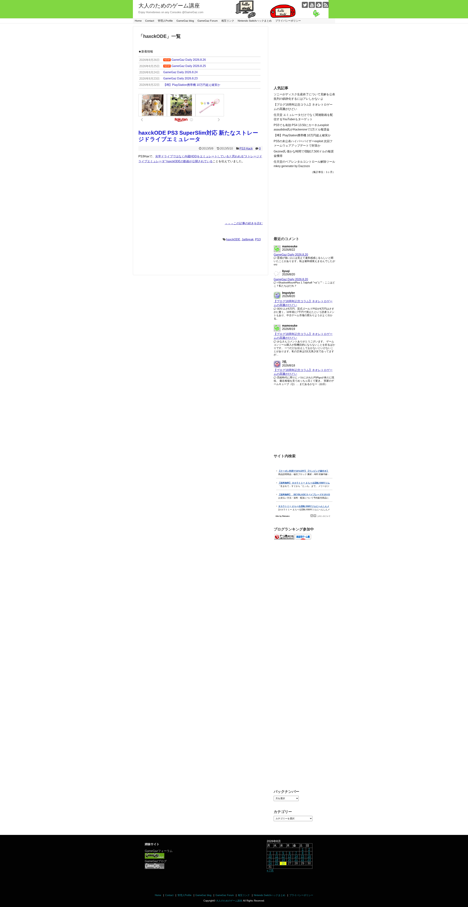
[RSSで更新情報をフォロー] (326, 5)
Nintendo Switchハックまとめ (255, 20)
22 (302, 859)
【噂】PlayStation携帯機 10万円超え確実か (302, 135)
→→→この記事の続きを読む (244, 223)
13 (289, 856)
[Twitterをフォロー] (305, 5)
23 (309, 859)
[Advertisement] (200, 192)
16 (309, 856)
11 (276, 856)
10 (270, 856)
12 (283, 856)
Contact (149, 20)
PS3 (258, 239)
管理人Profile (165, 20)
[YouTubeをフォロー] (312, 5)
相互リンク (227, 20)
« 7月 (270, 870)
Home (138, 20)
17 (270, 859)
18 (276, 859)
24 (270, 863)
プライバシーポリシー (288, 20)
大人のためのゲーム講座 (169, 6)
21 (296, 859)
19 (283, 859)
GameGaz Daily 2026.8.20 (291, 254)
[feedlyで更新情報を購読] (319, 5)
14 (296, 856)
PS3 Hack (246, 148)
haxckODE (233, 239)
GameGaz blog (185, 20)
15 (302, 856)
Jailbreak (248, 239)
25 (276, 863)
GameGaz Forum (207, 20)
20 (289, 859)
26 (283, 863)
